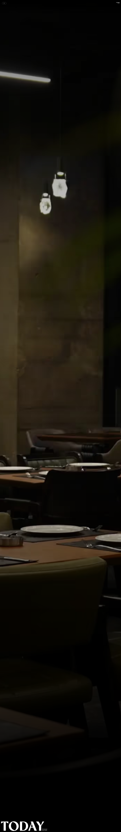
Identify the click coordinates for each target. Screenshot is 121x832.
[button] (4, 3)
